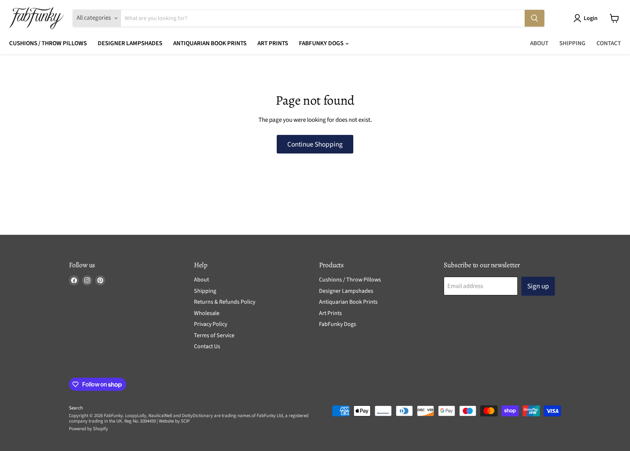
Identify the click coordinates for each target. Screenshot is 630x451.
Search (76, 408)
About (539, 43)
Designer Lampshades (130, 43)
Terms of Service (214, 335)
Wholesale (206, 313)
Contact (608, 43)
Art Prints (272, 43)
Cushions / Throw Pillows (48, 43)
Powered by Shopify (88, 428)
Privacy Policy (210, 324)
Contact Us (207, 346)
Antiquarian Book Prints (209, 43)
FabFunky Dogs (322, 43)
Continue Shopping (315, 144)
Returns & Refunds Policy (224, 302)
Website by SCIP (174, 421)
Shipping (572, 43)
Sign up (538, 286)
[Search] (534, 18)
